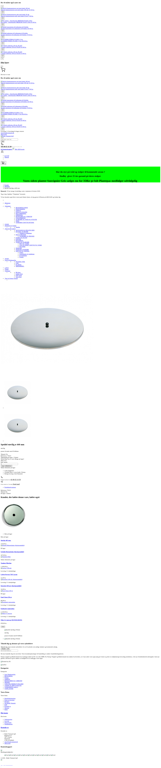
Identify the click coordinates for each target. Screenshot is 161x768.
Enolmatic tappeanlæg (7, 608)
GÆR (17, 263)
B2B (5, 705)
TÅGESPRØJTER (20, 218)
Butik (6, 709)
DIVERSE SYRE (20, 261)
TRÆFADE (19, 248)
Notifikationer (8, 724)
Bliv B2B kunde (20, 149)
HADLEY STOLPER (21, 212)
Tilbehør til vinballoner (25, 233)
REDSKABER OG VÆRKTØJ (24, 216)
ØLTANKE (22, 246)
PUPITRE (18, 239)
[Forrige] (2, 6)
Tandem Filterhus (6, 563)
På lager (3, 493)
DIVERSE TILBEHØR (22, 231)
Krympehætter (23, 255)
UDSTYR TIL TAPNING (22, 251)
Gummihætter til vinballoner (26, 254)
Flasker (21, 252)
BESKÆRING (8, 676)
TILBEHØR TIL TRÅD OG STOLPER (26, 219)
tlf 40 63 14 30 (16, 480)
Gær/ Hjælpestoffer (9, 674)
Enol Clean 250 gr (6, 597)
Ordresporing (8, 719)
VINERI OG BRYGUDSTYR (12, 685)
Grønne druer (19, 274)
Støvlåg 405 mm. (6, 540)
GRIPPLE (18, 210)
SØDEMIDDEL (20, 266)
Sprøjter (18, 227)
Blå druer (18, 272)
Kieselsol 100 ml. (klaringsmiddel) (11, 586)
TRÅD (17, 221)
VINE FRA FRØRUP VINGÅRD (13, 684)
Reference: (4, 456)
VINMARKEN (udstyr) (11, 687)
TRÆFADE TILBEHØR (22, 249)
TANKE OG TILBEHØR (22, 242)
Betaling (6, 701)
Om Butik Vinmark (10, 703)
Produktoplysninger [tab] (10, 487)
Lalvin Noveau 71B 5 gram (9, 574)
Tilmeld (6, 157)
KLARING (19, 264)
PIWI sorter (19, 275)
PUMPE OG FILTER (21, 237)
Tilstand (3, 492)
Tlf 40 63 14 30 (6, 147)
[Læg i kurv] (2, 12)
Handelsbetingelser (10, 698)
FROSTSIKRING (20, 209)
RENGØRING (19, 240)
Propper (21, 257)
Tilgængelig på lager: (7, 457)
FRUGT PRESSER (21, 234)
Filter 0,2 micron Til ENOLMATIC (11, 620)
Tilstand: (3, 454)
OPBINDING (19, 215)
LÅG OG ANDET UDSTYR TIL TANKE (30, 245)
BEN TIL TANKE (24, 243)
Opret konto (7, 722)
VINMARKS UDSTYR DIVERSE (25, 222)
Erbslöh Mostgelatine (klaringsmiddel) (12, 552)
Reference (4, 490)
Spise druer (19, 277)
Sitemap (6, 708)
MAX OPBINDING (21, 213)
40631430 (4, 134)
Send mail (16, 484)
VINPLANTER (8, 688)
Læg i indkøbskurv (6, 466)
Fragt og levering (9, 700)
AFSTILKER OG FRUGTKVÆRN (25, 230)
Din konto (4, 713)
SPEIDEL (7, 682)
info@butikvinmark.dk (7, 133)
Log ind (6, 155)
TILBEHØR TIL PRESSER (26, 236)
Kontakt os (7, 706)
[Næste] (2, 58)
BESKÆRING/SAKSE (22, 207)
